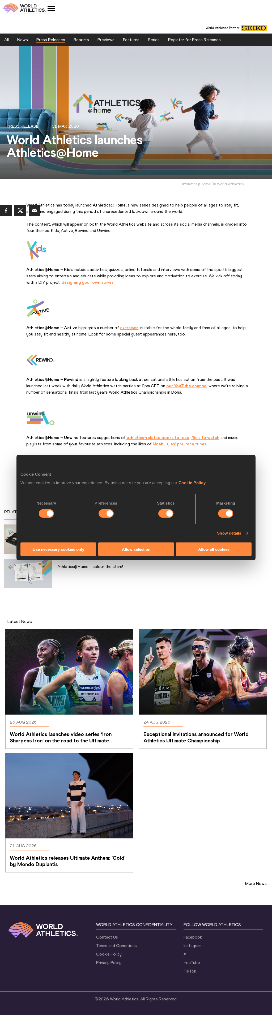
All (6, 39)
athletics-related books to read (158, 437)
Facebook (193, 937)
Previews (105, 39)
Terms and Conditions (116, 945)
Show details (229, 533)
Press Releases (50, 39)
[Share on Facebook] (6, 210)
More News (256, 883)
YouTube (192, 962)
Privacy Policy (108, 962)
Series (154, 39)
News (22, 39)
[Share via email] (34, 210)
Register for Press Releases (194, 39)
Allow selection (136, 549)
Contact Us (107, 937)
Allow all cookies (214, 549)
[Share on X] (20, 210)
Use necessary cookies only (58, 549)
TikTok (190, 971)
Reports (81, 39)
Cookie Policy (192, 482)
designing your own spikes (88, 282)
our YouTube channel (186, 385)
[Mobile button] (51, 8)
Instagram (192, 945)
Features (131, 39)
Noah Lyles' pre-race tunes (179, 443)
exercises (129, 327)
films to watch (205, 437)
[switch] (106, 513)
